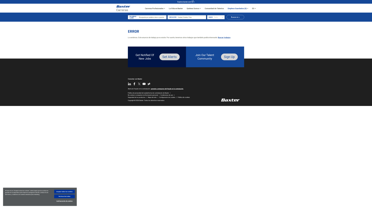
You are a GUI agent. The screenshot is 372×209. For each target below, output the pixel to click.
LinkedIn (129, 83)
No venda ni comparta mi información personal (143, 95)
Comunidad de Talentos (214, 9)
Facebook (134, 83)
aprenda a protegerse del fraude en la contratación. (167, 89)
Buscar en (234, 17)
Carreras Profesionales (154, 8)
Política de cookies (184, 97)
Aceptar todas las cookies (64, 191)
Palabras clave (132, 17)
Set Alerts (169, 57)
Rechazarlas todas (64, 196)
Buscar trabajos (224, 37)
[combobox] (191, 17)
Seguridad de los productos (136, 97)
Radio (211, 17)
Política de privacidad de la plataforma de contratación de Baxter (148, 93)
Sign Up (229, 57)
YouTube (144, 83)
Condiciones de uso (166, 95)
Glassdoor (148, 83)
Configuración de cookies (167, 97)
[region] (40, 197)
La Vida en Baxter (176, 8)
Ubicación (172, 17)
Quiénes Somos (193, 8)
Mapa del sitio (152, 97)
